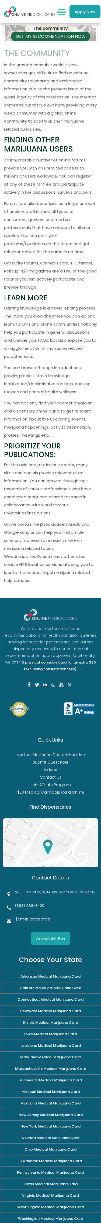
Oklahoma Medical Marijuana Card (50, 1160)
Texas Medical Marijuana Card (51, 1184)
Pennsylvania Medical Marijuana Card (50, 1172)
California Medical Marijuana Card (50, 987)
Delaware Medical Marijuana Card (50, 1011)
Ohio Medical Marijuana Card (50, 1149)
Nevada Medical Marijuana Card (50, 1137)
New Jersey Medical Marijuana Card (51, 1114)
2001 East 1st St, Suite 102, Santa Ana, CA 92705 (55, 892)
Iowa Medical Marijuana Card (50, 1034)
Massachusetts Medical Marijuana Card (50, 1068)
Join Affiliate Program (50, 784)
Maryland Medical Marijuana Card (50, 1057)
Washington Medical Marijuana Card (50, 1218)
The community (50, 23)
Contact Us (50, 777)
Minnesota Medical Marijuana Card (50, 1080)
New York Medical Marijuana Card (50, 1126)
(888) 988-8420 (29, 905)
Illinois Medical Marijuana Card (50, 1022)
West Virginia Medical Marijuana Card (50, 1207)
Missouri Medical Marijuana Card (51, 1091)
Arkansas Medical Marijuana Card (50, 976)
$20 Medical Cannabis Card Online (50, 792)
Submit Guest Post (50, 762)
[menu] (61, 11)
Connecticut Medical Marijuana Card (50, 999)
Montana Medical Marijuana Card (50, 1103)
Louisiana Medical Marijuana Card (50, 1045)
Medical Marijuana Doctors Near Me (50, 754)
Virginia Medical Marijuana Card (50, 1195)
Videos (50, 769)
